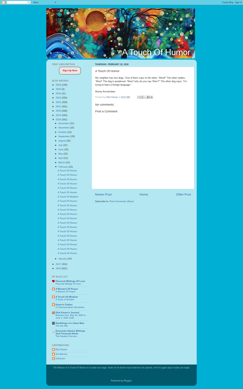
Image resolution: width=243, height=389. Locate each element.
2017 (59, 264)
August (62, 140)
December (64, 123)
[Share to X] (145, 97)
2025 (59, 89)
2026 (59, 85)
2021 (59, 106)
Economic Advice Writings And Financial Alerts (70, 332)
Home (144, 194)
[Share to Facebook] (148, 97)
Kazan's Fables (64, 304)
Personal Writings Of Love (70, 281)
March (62, 162)
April (61, 158)
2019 (59, 115)
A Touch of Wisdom (65, 299)
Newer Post (103, 194)
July (60, 145)
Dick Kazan (61, 349)
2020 (59, 111)
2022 (59, 102)
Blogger (128, 380)
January (62, 258)
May (60, 154)
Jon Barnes (61, 354)
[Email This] (139, 97)
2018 (59, 119)
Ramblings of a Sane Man (70, 323)
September (64, 136)
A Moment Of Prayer (67, 289)
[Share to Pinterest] (151, 97)
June (61, 149)
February (63, 167)
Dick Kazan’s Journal (67, 312)
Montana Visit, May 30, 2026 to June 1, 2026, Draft (71, 316)
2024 (59, 93)
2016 (59, 268)
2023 (59, 98)
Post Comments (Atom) (121, 201)
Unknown (60, 358)
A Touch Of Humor (67, 170)
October (62, 132)
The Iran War (62, 326)
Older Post (183, 194)
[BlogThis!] (142, 97)
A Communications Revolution (70, 307)
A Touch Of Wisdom (68, 196)
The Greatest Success (66, 336)
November (64, 127)
